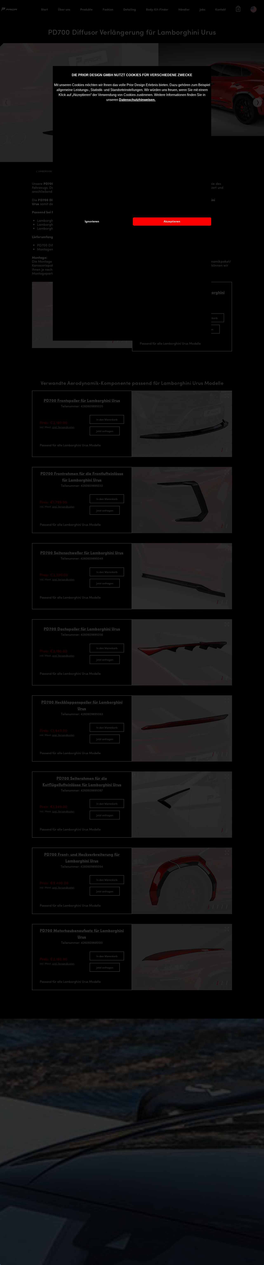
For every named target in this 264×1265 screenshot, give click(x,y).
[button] (157, 100)
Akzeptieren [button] (172, 221)
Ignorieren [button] (92, 221)
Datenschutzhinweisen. (137, 100)
